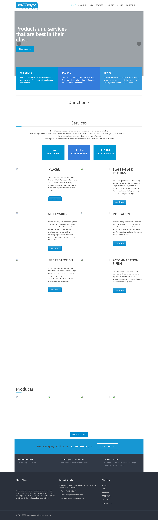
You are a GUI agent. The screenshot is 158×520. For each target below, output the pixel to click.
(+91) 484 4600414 (70, 491)
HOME (73, 5)
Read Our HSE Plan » (90, 338)
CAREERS (120, 5)
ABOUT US (82, 5)
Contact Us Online (107, 446)
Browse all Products (79, 434)
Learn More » (55, 199)
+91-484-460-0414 (79, 446)
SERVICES (99, 5)
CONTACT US (131, 5)
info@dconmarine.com (74, 495)
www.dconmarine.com (75, 498)
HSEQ (91, 5)
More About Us (25, 49)
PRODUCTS (109, 5)
